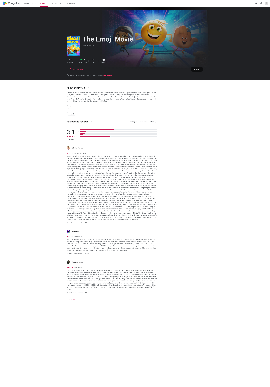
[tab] (26, 3)
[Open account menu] (266, 3)
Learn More (107, 75)
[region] (104, 61)
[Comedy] (71, 114)
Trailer (196, 69)
